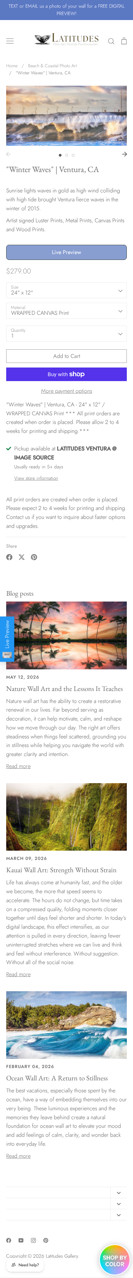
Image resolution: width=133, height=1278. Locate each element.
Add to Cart (66, 356)
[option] (66, 116)
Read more (18, 766)
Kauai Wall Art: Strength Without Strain (61, 869)
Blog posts (19, 593)
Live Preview (66, 252)
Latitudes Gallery (62, 1256)
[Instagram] (33, 1240)
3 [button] (73, 155)
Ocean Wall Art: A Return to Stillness (57, 1078)
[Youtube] (21, 1240)
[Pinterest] (46, 1240)
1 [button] (60, 155)
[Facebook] (8, 1240)
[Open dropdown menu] (118, 1192)
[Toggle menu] (10, 41)
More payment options (66, 391)
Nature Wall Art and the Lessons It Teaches (64, 688)
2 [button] (66, 155)
